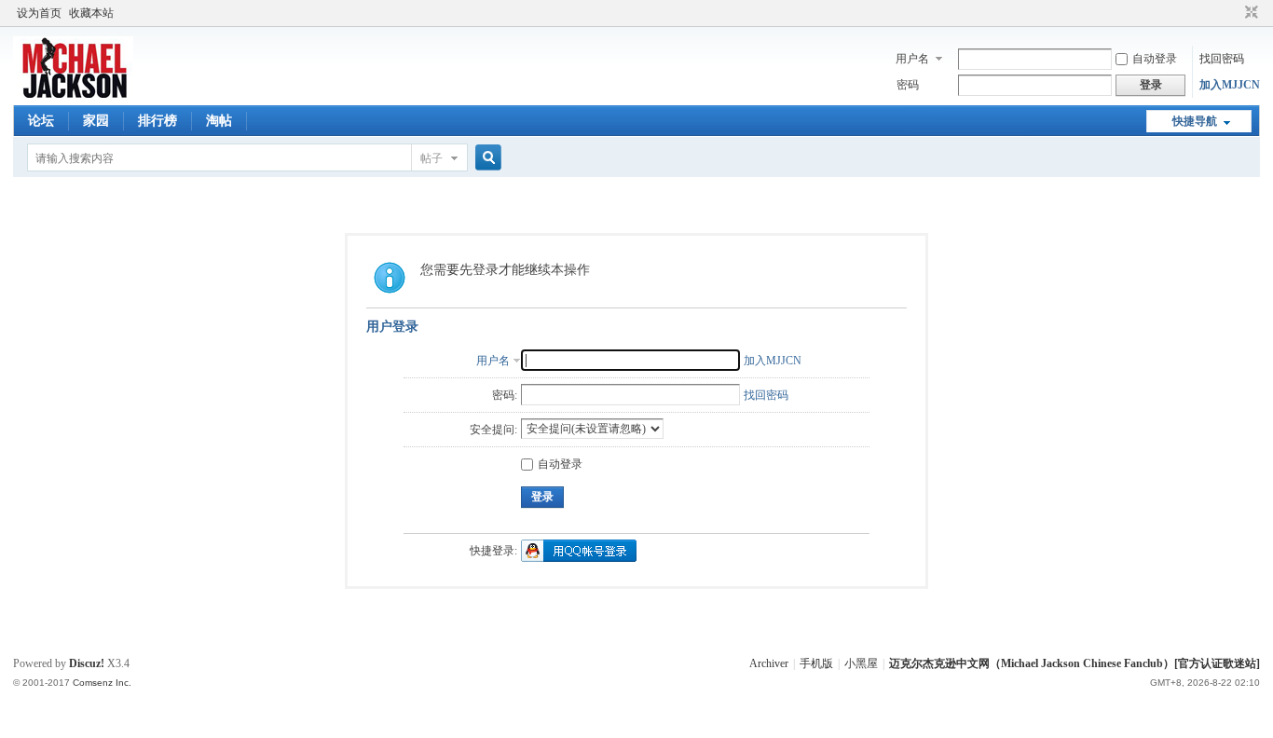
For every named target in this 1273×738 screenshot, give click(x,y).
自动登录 (1154, 58)
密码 (908, 84)
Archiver (768, 663)
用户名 (912, 58)
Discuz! (86, 663)
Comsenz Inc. (102, 682)
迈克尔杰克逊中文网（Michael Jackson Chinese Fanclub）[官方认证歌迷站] (1074, 663)
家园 (96, 121)
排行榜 (157, 121)
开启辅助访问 (1234, 13)
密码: (504, 395)
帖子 (431, 158)
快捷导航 (1194, 121)
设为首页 (39, 13)
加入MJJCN (1229, 84)
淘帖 (219, 121)
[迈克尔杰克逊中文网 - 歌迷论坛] (73, 94)
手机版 (816, 663)
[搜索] (485, 158)
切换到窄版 (1249, 13)
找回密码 (1221, 58)
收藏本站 (91, 13)
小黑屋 (861, 663)
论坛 (41, 121)
